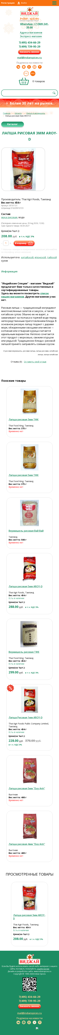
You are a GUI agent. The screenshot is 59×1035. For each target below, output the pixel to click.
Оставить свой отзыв (35, 361)
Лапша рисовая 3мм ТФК (24, 419)
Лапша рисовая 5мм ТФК (24, 475)
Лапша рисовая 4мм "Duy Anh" (27, 844)
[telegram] (24, 67)
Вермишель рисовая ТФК (24, 652)
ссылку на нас (43, 969)
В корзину (20, 243)
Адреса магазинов (31, 32)
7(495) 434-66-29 (29, 42)
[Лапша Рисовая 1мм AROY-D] (30, 700)
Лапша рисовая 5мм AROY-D (26, 586)
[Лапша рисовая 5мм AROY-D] (30, 569)
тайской (52, 257)
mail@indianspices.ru (29, 57)
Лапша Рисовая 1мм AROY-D (26, 717)
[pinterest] (40, 67)
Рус (26, 73)
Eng (33, 73)
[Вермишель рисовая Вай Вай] (30, 513)
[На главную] (29, 15)
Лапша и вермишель (35, 113)
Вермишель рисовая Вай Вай (26, 530)
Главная (6, 113)
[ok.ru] (29, 67)
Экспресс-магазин (31, 36)
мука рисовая (9, 217)
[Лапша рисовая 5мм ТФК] (30, 457)
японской (40, 257)
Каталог (18, 113)
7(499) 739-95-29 (29, 46)
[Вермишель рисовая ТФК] (30, 634)
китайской (27, 257)
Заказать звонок (29, 51)
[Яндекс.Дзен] (34, 67)
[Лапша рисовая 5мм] (30, 771)
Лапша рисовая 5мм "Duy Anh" (27, 788)
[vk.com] (18, 67)
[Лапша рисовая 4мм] (30, 826)
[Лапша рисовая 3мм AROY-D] (29, 897)
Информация (9, 271)
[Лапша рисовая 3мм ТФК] (30, 402)
